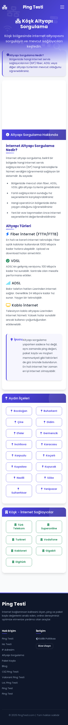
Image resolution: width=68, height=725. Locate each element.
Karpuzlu (20, 455)
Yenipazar (50, 489)
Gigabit (51, 550)
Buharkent (50, 411)
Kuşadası (20, 466)
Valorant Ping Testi (13, 677)
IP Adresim (8, 649)
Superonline (49, 528)
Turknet (21, 539)
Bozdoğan (20, 411)
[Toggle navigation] (62, 7)
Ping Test (7, 688)
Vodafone (50, 539)
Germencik (50, 433)
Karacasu (50, 444)
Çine (20, 422)
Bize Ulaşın (44, 645)
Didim (50, 422)
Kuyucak (50, 466)
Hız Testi (7, 644)
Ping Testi (33, 7)
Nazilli (20, 478)
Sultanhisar (19, 492)
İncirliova (20, 444)
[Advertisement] (34, 105)
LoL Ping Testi (10, 682)
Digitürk (21, 562)
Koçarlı (50, 455)
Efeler (20, 433)
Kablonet (21, 550)
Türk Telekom (19, 526)
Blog (4, 666)
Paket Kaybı (9, 660)
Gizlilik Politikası (47, 638)
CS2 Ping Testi (10, 671)
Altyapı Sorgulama (13, 655)
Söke (50, 478)
